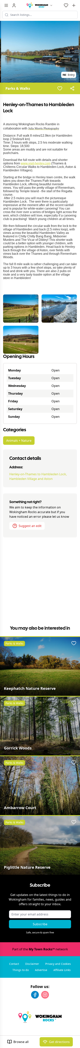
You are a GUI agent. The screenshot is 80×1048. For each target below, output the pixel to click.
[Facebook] (35, 995)
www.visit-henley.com (35, 163)
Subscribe (40, 924)
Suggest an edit (30, 526)
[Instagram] (45, 995)
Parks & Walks (17, 88)
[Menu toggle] (6, 5)
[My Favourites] (66, 5)
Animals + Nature (18, 440)
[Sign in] (14, 5)
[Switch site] (51, 5)
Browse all (21, 1042)
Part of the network (40, 949)
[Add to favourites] (59, 88)
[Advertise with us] (74, 5)
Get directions (59, 1042)
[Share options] (72, 88)
